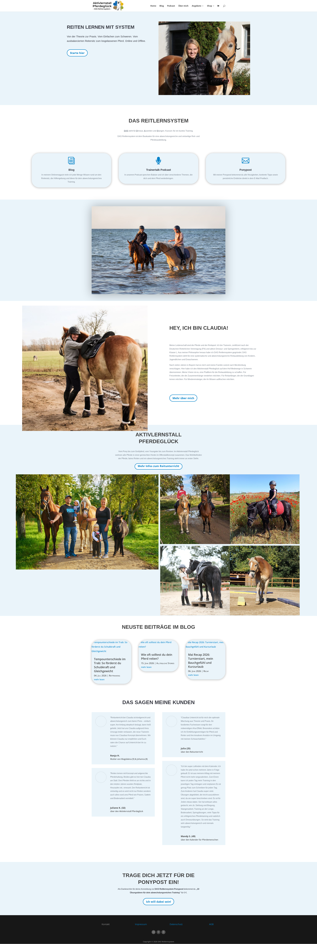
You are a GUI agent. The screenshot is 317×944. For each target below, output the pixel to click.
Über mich (183, 6)
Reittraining (114, 675)
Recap (206, 671)
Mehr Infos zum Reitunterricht (158, 466)
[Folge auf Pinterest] (158, 932)
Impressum (141, 924)
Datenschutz (176, 924)
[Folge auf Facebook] (163, 932)
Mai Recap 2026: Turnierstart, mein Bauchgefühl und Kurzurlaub (200, 661)
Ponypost (245, 169)
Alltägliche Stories (165, 663)
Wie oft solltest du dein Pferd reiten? (156, 657)
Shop (209, 6)
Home (153, 6)
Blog (161, 6)
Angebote (196, 6)
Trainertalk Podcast (158, 169)
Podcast (171, 6)
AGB (211, 924)
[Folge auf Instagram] (154, 932)
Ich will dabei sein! (158, 901)
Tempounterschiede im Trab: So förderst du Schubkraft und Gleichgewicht (110, 665)
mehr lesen (99, 679)
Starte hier (77, 53)
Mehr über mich (183, 398)
